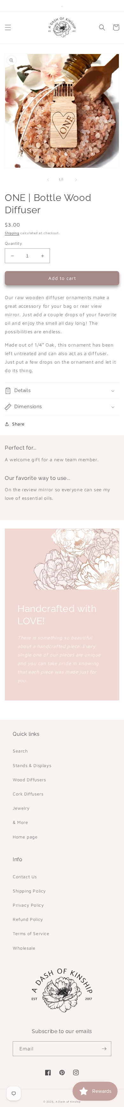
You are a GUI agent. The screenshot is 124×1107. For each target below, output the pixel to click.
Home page (25, 836)
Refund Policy (28, 919)
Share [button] (18, 423)
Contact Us (25, 876)
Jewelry (21, 808)
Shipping (12, 233)
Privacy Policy (28, 905)
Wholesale (24, 948)
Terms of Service (31, 933)
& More (20, 822)
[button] (8, 27)
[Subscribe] (104, 1048)
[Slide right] (76, 180)
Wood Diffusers (29, 779)
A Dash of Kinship (68, 1101)
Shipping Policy (29, 890)
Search (20, 750)
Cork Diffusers (28, 793)
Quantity (13, 243)
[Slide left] (48, 180)
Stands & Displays (32, 765)
